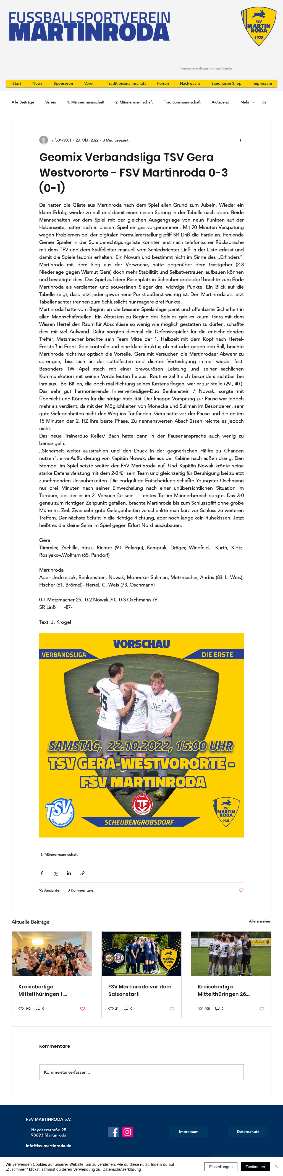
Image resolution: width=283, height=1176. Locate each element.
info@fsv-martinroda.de (48, 1145)
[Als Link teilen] (82, 873)
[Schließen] (276, 1167)
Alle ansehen (260, 921)
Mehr (245, 102)
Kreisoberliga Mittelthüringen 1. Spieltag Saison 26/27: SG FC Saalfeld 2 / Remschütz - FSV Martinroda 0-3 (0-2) (51, 990)
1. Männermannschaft (85, 102)
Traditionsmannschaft (182, 102)
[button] (264, 102)
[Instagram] (127, 1132)
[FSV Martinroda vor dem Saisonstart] (142, 954)
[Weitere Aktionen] (240, 140)
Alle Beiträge (23, 102)
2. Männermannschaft (134, 102)
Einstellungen (221, 1166)
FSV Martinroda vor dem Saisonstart (140, 990)
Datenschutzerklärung (122, 1169)
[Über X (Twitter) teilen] (55, 873)
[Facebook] (113, 1132)
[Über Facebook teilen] (41, 873)
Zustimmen (255, 1166)
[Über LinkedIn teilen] (69, 873)
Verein (50, 102)
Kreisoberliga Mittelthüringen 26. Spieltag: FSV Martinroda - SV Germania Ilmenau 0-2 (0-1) (230, 990)
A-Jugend (220, 102)
